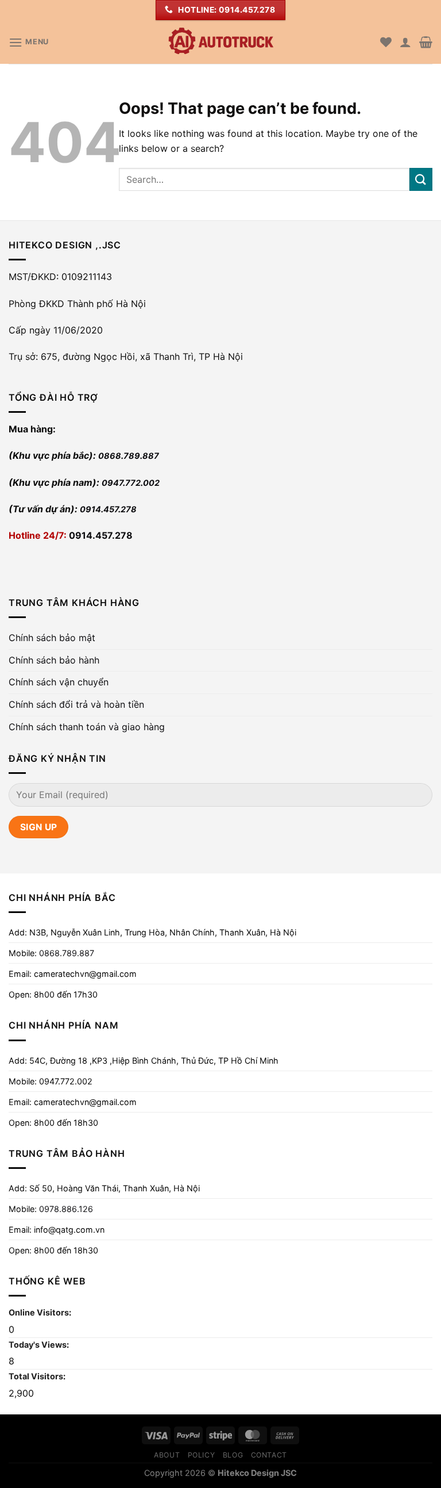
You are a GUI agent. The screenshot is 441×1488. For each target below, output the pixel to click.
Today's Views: (40, 1344)
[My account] (405, 42)
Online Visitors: (41, 1312)
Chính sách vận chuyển (59, 682)
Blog (233, 1455)
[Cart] (425, 42)
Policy (201, 1455)
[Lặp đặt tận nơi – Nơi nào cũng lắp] (220, 42)
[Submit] (420, 179)
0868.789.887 (128, 456)
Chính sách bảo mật (52, 637)
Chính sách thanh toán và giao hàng (87, 727)
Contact (269, 1455)
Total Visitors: (38, 1376)
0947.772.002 (131, 483)
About (167, 1455)
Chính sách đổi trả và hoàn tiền (76, 704)
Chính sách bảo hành (54, 660)
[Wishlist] (386, 42)
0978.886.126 (66, 1209)
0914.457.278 (108, 509)
